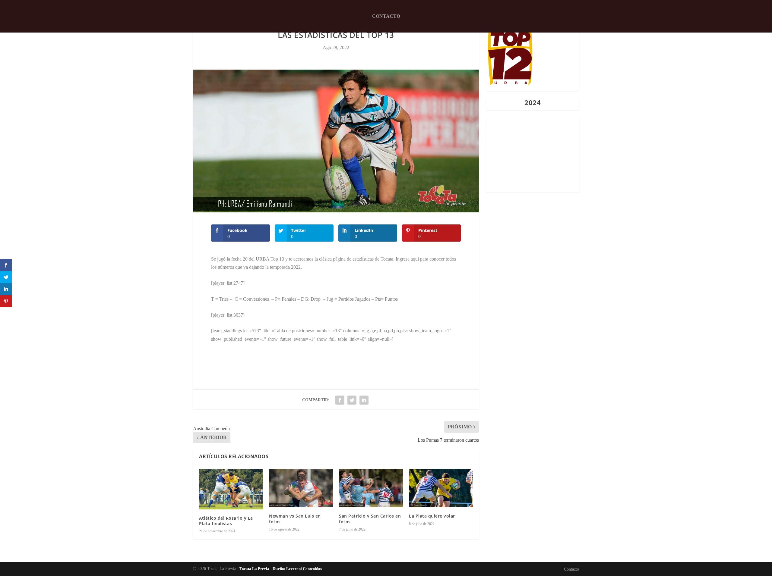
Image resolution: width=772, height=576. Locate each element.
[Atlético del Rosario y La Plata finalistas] (231, 489)
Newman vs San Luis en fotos (295, 518)
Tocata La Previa (254, 568)
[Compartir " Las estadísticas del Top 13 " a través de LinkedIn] (364, 400)
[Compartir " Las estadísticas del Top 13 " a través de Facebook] (340, 400)
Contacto (386, 16)
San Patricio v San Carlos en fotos (370, 518)
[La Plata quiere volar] (441, 488)
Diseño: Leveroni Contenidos (297, 568)
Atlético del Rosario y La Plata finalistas (226, 520)
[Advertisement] (532, 155)
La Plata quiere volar (432, 516)
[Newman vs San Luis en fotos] (301, 488)
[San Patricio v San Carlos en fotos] (371, 488)
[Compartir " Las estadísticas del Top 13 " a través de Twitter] (352, 400)
